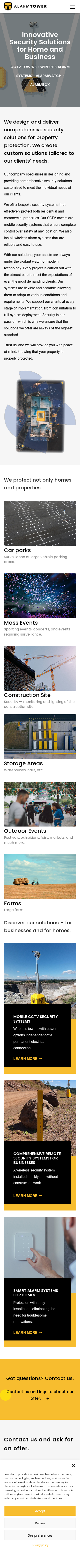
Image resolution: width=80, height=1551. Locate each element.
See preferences (40, 1535)
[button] (73, 1465)
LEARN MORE (25, 1059)
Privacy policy (40, 1545)
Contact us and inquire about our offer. (40, 1395)
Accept (40, 1511)
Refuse (40, 1523)
